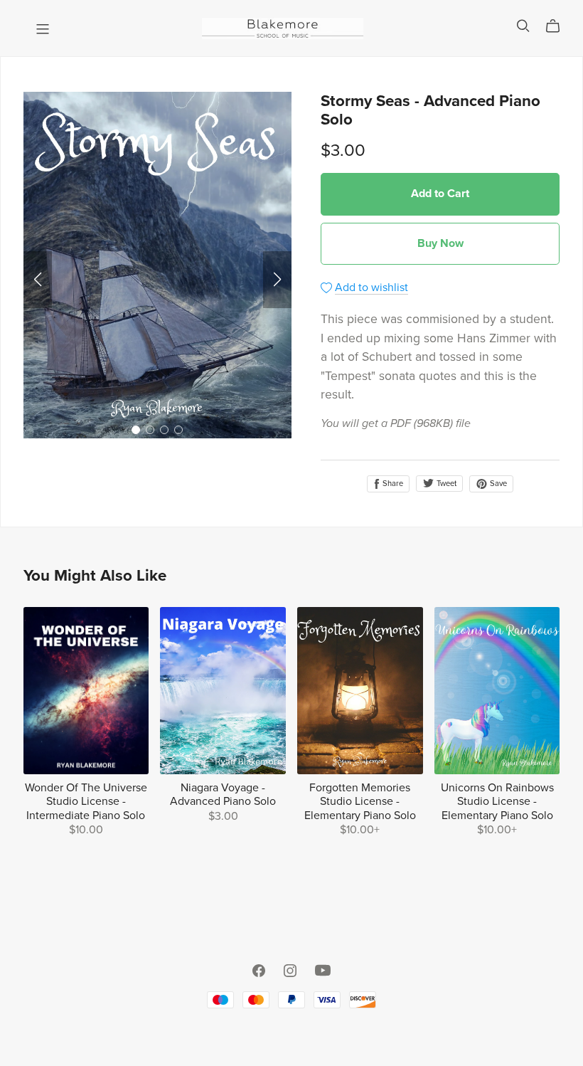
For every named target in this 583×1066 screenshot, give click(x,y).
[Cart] (558, 26)
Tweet (445, 483)
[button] (37, 279)
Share (391, 483)
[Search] (523, 26)
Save (497, 483)
